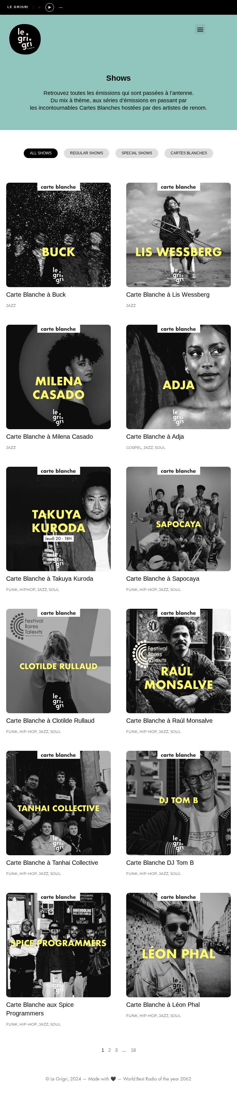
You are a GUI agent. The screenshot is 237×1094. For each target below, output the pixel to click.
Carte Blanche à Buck (36, 294)
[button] (200, 29)
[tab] (41, 153)
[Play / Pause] (49, 7)
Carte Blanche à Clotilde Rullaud (50, 720)
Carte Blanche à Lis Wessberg (168, 294)
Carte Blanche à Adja (155, 436)
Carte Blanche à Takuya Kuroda (49, 578)
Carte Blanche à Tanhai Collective (52, 862)
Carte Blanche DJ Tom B (160, 862)
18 (133, 1050)
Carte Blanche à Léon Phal (163, 1004)
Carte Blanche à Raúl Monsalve (169, 720)
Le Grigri (17, 7)
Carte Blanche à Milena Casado (49, 436)
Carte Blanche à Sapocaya (162, 578)
